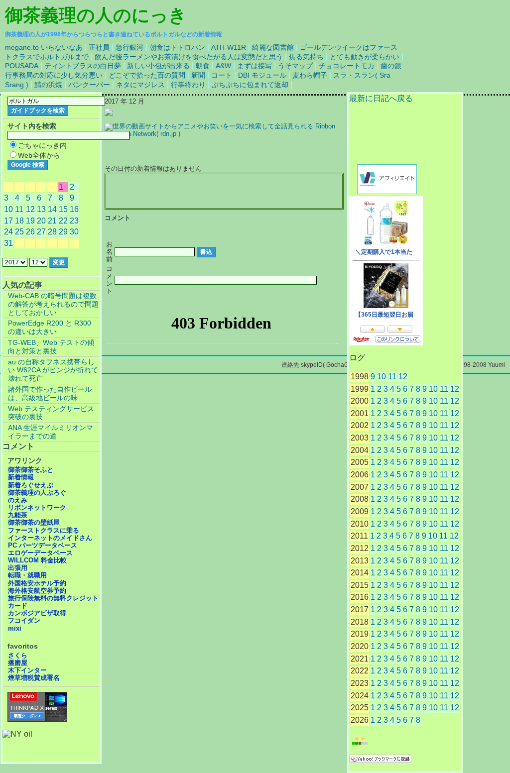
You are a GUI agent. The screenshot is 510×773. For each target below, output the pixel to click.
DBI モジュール (262, 75)
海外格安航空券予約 (37, 590)
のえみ (17, 500)
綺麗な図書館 (273, 47)
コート (221, 75)
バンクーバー (89, 85)
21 (52, 221)
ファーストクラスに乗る (43, 530)
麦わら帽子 (309, 75)
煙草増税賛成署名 (34, 677)
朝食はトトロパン (177, 47)
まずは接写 (254, 66)
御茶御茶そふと (30, 469)
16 (74, 209)
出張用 (17, 567)
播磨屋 (17, 662)
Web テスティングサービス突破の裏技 (51, 413)
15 (63, 209)
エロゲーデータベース (40, 552)
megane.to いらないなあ (44, 47)
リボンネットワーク (37, 507)
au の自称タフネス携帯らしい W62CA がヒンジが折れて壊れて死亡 (53, 370)
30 (74, 231)
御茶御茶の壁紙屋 (34, 522)
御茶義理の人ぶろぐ (37, 492)
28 (52, 231)
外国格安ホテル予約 (37, 583)
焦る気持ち (306, 57)
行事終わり (188, 85)
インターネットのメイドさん (50, 538)
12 (402, 376)
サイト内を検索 (31, 126)
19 (30, 221)
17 (8, 221)
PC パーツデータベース (42, 545)
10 (381, 376)
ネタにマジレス (140, 85)
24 (8, 231)
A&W (223, 66)
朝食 (203, 66)
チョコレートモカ (347, 66)
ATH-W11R (228, 47)
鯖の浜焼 (48, 85)
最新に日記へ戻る (381, 98)
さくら (17, 655)
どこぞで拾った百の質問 (147, 75)
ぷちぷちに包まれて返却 (250, 85)
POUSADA (21, 66)
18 (19, 221)
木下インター (27, 670)
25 (19, 231)
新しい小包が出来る (158, 66)
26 (30, 231)
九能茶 (17, 515)
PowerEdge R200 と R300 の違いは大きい (49, 327)
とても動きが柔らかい (364, 57)
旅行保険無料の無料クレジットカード (53, 601)
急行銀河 (129, 47)
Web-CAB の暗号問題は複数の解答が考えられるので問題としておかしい (53, 304)
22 (63, 221)
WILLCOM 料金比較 (37, 560)
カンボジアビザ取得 (37, 613)
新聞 (198, 75)
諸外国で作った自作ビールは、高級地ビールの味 (50, 393)
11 (392, 376)
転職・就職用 (27, 575)
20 (41, 221)
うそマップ (295, 66)
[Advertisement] (224, 192)
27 (41, 231)
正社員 (99, 47)
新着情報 (21, 477)
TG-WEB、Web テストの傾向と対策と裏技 (51, 346)
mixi (14, 628)
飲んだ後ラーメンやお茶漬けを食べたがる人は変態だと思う (189, 57)
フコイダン (24, 620)
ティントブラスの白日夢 (82, 66)
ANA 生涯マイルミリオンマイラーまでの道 (50, 432)
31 (8, 243)
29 (63, 231)
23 (74, 221)
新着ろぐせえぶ (30, 485)
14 (52, 209)
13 (41, 209)
